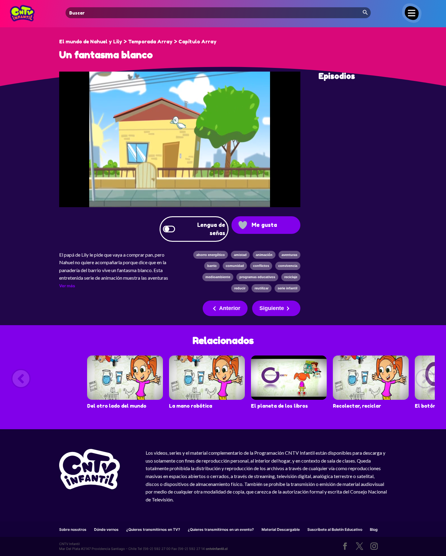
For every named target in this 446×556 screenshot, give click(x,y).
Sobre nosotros (72, 529)
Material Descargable (281, 529)
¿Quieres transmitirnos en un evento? (221, 529)
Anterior (229, 308)
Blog (374, 529)
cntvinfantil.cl (217, 549)
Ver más (67, 285)
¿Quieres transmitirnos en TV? (153, 529)
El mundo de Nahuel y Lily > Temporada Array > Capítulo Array (138, 42)
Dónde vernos (106, 529)
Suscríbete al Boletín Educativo (334, 529)
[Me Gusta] (242, 225)
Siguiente (271, 308)
